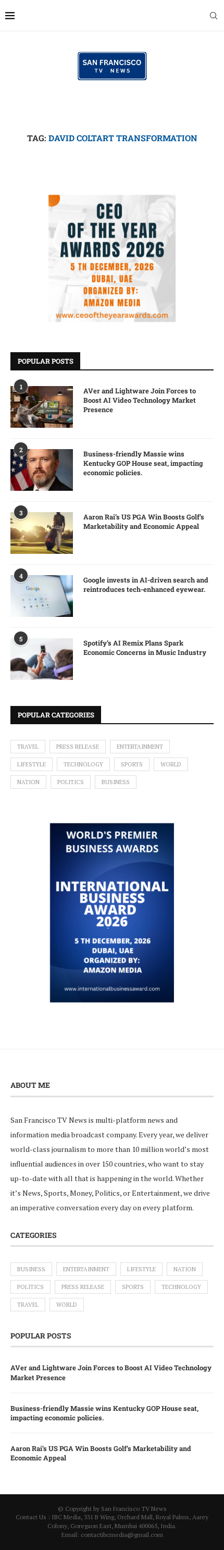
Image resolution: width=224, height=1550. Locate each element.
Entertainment (140, 746)
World (170, 764)
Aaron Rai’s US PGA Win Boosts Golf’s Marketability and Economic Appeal (143, 521)
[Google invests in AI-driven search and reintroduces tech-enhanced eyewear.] (41, 596)
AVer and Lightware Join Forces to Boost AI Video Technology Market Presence (139, 400)
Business (116, 782)
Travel (28, 746)
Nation (28, 782)
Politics (70, 782)
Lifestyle (31, 764)
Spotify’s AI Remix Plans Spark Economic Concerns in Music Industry (144, 647)
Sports (132, 764)
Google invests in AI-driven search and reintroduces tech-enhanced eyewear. (145, 584)
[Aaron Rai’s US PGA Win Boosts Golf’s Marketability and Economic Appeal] (41, 533)
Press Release (77, 746)
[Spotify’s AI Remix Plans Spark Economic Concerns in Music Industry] (41, 659)
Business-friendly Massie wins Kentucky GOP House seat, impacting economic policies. (143, 463)
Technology (83, 764)
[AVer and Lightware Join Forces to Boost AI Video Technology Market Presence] (41, 407)
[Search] (213, 16)
